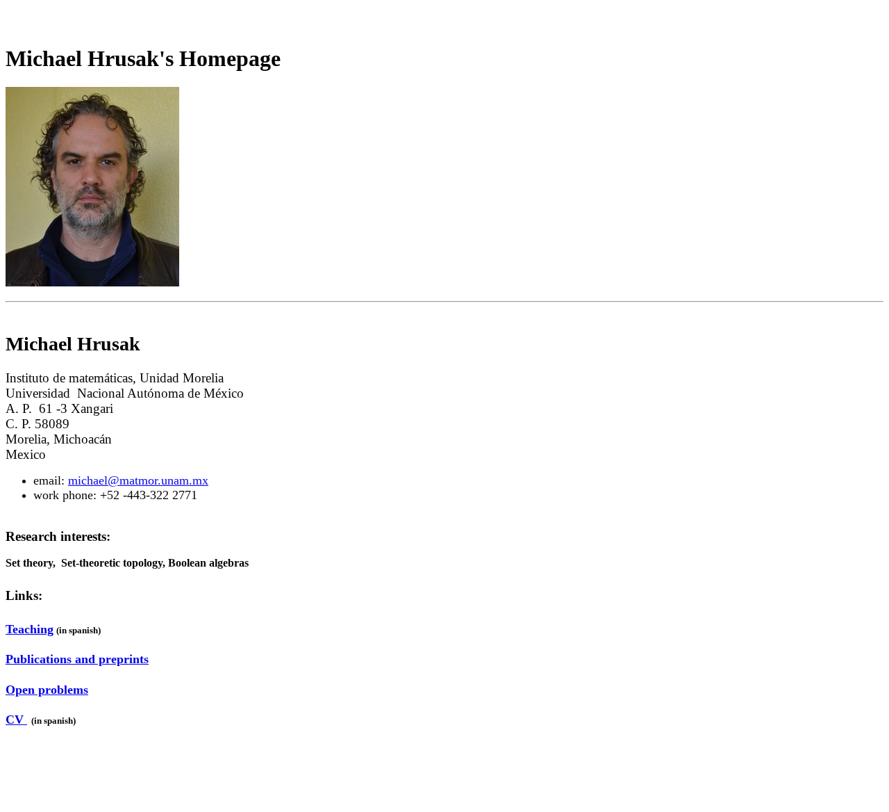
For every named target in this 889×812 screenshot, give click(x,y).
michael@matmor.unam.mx (138, 480)
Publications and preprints (77, 659)
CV (16, 719)
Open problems (47, 690)
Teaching (29, 629)
